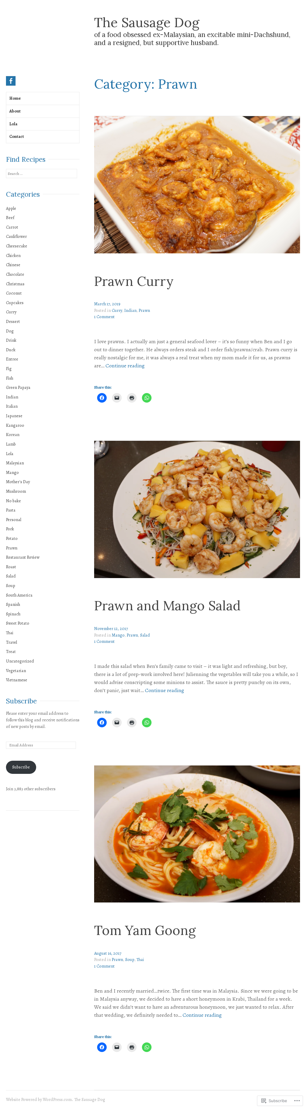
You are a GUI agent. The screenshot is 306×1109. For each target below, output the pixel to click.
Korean (12, 435)
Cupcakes (15, 303)
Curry (117, 310)
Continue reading (125, 365)
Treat (11, 651)
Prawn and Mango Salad (167, 605)
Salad (145, 635)
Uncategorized (20, 661)
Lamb (11, 444)
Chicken (13, 255)
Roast (11, 567)
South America (19, 595)
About (15, 111)
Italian (12, 406)
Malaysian (15, 463)
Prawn (144, 310)
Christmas (15, 284)
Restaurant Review (22, 557)
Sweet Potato (17, 623)
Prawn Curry (134, 281)
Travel (11, 642)
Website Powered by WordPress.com (39, 1099)
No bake (13, 501)
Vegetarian (16, 671)
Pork (10, 529)
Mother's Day (18, 482)
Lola (13, 124)
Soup (129, 959)
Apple (11, 208)
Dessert (13, 321)
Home (15, 98)
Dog (10, 331)
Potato (12, 538)
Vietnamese (16, 680)
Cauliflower (16, 236)
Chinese (13, 265)
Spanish (13, 604)
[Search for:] (41, 173)
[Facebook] (11, 81)
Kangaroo (15, 425)
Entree (12, 359)
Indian (130, 310)
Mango (118, 635)
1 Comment (104, 317)
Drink (11, 340)
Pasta (11, 510)
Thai (140, 959)
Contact (16, 136)
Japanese (14, 416)
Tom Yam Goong (145, 930)
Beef (10, 218)
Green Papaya (18, 387)
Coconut (14, 293)
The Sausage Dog (146, 22)
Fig (9, 369)
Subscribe (21, 701)
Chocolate (15, 274)
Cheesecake (16, 246)
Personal (13, 520)
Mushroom (16, 491)
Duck (11, 350)
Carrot (12, 227)
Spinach (13, 614)
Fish (9, 378)
